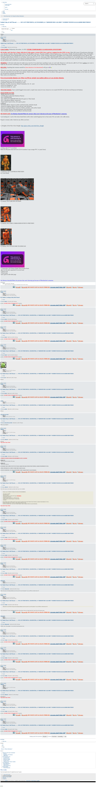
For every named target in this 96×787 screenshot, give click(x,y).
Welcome (5, 753)
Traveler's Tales (6, 760)
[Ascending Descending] (61, 736)
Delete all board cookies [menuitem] (7, 776)
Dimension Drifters (6, 759)
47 (5, 430)
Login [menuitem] (4, 12)
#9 (0, 422)
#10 (1, 439)
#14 (1, 537)
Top (95, 288)
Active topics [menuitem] (7, 5)
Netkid (1, 38)
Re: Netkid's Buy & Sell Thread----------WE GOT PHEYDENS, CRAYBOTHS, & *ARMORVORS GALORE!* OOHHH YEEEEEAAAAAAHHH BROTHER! (37, 315)
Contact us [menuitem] (4, 778)
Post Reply (2, 24)
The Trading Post (14, 16)
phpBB (6, 780)
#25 (1, 729)
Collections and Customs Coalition (9, 761)
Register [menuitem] (4, 13)
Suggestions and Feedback (8, 754)
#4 (0, 337)
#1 (0, 47)
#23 (1, 694)
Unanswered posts (6, 18)
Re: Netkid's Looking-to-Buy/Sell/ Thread (10, 297)
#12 (1, 487)
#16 (1, 573)
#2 (0, 301)
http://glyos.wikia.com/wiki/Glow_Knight (32, 125)
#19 (1, 624)
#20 (1, 640)
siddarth (2, 429)
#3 (0, 319)
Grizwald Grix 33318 (4, 414)
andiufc (5, 409)
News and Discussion (6, 756)
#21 (1, 657)
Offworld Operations (7, 765)
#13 (1, 519)
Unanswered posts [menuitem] (8, 4)
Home (5, 16)
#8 (0, 409)
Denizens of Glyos (6, 758)
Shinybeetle (2, 580)
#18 (1, 604)
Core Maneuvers (6, 757)
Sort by (50, 736)
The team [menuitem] (6, 9)
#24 (1, 711)
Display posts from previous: (36, 736)
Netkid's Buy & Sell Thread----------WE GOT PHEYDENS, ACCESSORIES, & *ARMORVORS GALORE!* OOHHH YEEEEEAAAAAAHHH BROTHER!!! (45, 22)
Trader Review (6, 764)
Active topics (5, 19)
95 (5, 39)
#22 (1, 675)
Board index (8, 16)
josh (1, 368)
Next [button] (3, 32)
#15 (1, 555)
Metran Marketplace (20, 16)
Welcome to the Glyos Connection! (9, 752)
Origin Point (5, 755)
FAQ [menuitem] (3, 11)
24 (5, 369)
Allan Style (28, 780)
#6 (0, 377)
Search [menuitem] (6, 7)
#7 (0, 393)
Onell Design (33, 780)
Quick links (5, 2)
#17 (1, 588)
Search (93, 3)
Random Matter (5, 766)
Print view (4, 26)
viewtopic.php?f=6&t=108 (57, 287)
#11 (1, 456)
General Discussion (6, 767)
